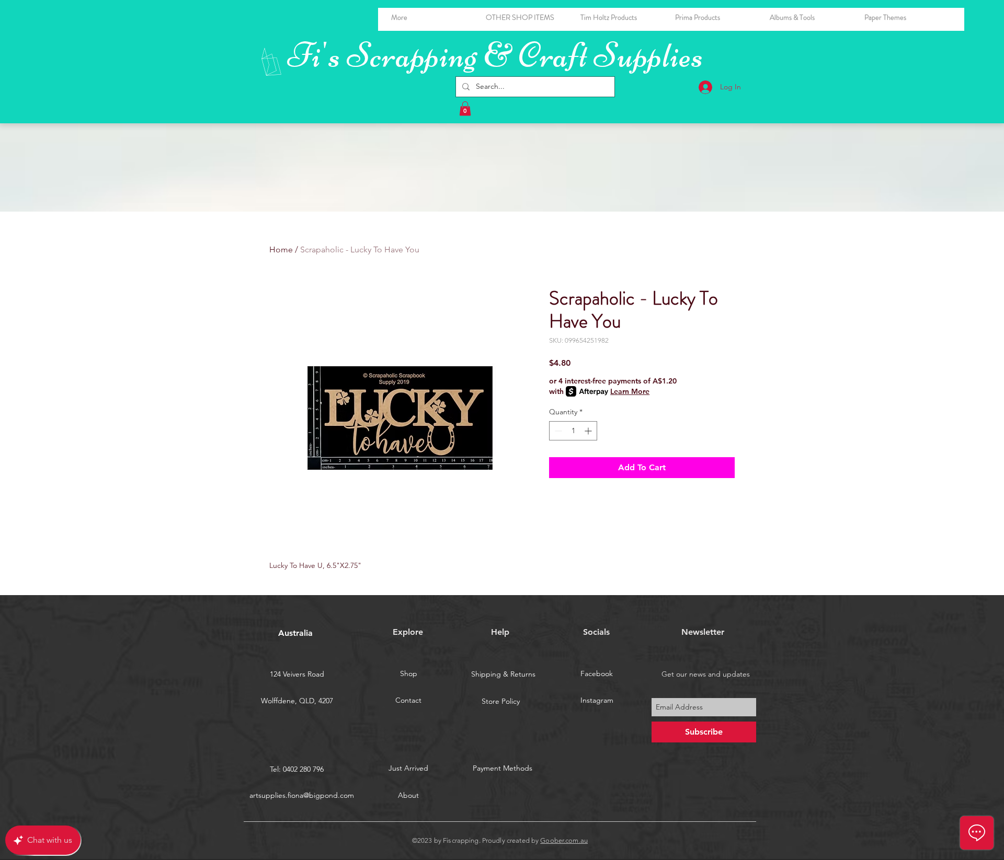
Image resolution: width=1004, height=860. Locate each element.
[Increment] (589, 431)
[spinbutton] (573, 431)
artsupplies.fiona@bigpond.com (301, 795)
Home (281, 249)
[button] (809, 17)
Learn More (629, 391)
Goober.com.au (564, 840)
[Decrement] (557, 431)
